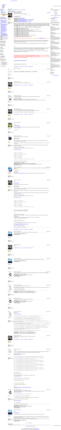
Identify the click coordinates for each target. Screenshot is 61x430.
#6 (49, 122)
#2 (49, 68)
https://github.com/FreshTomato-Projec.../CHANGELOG (24, 20)
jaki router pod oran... (3, 29)
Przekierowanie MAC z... (4, 24)
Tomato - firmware (22, 9)
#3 (49, 81)
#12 (49, 258)
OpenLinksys (9, 9)
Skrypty (22, 66)
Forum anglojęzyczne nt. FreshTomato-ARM (20, 60)
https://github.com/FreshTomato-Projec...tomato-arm (25, 19)
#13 (49, 271)
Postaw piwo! (31, 66)
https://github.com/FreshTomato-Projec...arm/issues (24, 21)
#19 (49, 389)
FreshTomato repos (16, 66)
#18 (49, 349)
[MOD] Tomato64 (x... (4, 37)
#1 (49, 12)
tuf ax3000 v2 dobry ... (4, 27)
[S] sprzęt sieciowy (3, 28)
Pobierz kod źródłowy (18, 149)
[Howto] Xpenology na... (4, 33)
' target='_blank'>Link (14, 0)
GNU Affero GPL (36, 429)
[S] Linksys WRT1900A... (4, 34)
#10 (49, 231)
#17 (49, 335)
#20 (49, 409)
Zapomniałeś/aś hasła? (55, 17)
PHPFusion (27, 428)
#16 (49, 311)
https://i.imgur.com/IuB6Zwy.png (22, 173)
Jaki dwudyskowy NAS (4, 30)
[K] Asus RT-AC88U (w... (4, 21)
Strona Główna (3, 9)
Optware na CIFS (3, 32)
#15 (49, 298)
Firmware (26, 66)
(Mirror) (33, 19)
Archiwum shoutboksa (56, 75)
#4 (49, 95)
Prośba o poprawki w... (4, 25)
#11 (49, 244)
